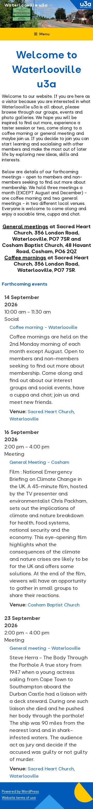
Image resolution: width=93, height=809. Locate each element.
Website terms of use (19, 798)
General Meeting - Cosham (39, 462)
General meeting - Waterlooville (45, 648)
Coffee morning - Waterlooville (43, 327)
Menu (44, 34)
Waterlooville (21, 5)
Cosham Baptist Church (54, 605)
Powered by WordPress (20, 791)
